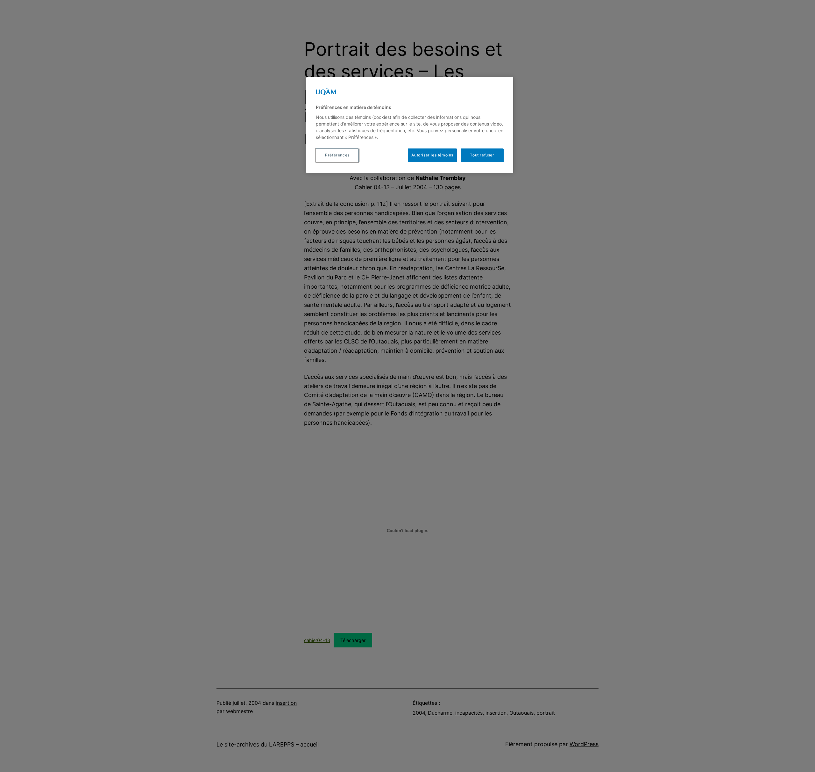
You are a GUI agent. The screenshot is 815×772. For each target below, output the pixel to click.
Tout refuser (482, 155)
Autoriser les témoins (432, 155)
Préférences (337, 155)
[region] (409, 125)
